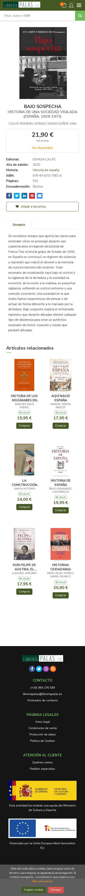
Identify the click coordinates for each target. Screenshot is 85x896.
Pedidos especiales (42, 769)
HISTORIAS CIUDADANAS (60, 567)
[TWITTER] (39, 669)
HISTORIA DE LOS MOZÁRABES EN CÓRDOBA (24, 398)
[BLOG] (53, 669)
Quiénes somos (42, 762)
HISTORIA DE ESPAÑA (61, 482)
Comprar (24, 426)
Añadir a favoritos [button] (33, 206)
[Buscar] (80, 16)
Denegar (56, 890)
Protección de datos (43, 734)
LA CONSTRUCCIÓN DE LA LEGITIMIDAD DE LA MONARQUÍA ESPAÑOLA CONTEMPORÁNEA (24, 482)
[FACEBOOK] (32, 669)
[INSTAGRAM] (46, 669)
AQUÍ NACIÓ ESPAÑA (60, 398)
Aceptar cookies (33, 890)
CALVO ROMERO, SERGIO (27, 124)
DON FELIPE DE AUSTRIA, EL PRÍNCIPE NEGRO (24, 567)
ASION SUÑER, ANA (62, 124)
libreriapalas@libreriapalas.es (42, 694)
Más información (42, 881)
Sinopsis (19, 225)
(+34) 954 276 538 (42, 688)
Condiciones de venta (42, 728)
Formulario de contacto (42, 700)
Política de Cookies (42, 741)
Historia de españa (46, 170)
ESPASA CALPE (44, 159)
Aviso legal (42, 722)
